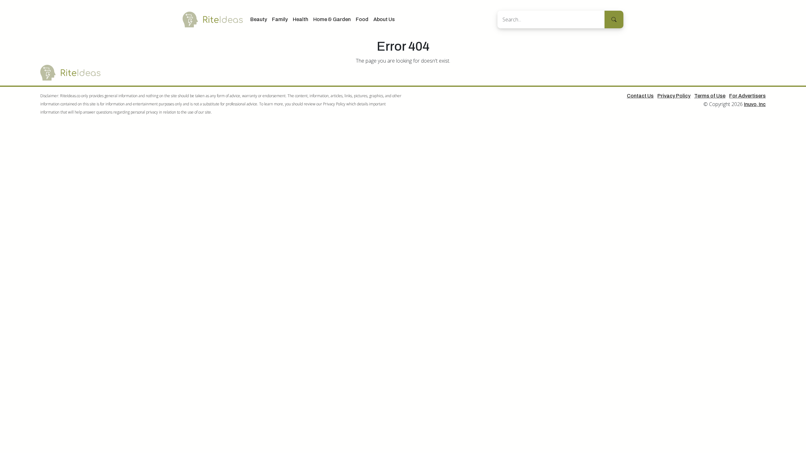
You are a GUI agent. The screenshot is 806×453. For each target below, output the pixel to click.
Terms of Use (709, 95)
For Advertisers (747, 95)
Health (300, 19)
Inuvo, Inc (755, 104)
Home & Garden (332, 19)
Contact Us (640, 95)
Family (280, 19)
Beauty (258, 19)
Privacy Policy (673, 95)
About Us (384, 19)
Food (362, 19)
